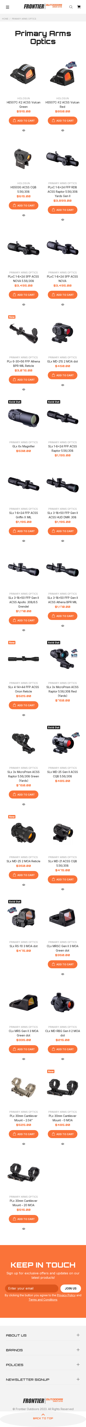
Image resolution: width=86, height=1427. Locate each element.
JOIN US (71, 1288)
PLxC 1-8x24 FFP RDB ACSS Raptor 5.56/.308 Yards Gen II (63, 192)
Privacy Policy (66, 1295)
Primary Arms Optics (62, 183)
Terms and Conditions (43, 1299)
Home (5, 19)
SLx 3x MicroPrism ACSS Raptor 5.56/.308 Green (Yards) (23, 776)
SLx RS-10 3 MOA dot (24, 946)
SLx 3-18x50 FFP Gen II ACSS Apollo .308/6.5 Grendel (23, 602)
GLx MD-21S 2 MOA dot (62, 361)
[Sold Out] (23, 418)
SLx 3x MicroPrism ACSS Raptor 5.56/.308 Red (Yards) (62, 691)
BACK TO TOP (43, 1418)
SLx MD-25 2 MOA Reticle (23, 861)
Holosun (23, 98)
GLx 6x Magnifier (23, 446)
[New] (23, 333)
